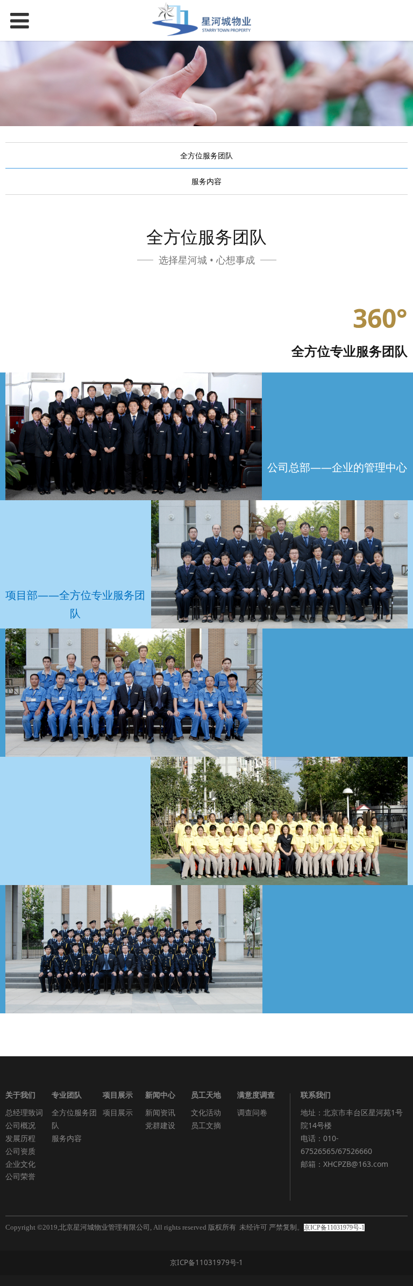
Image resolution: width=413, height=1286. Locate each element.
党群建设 (160, 1125)
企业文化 (20, 1164)
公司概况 (20, 1125)
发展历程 (20, 1138)
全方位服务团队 (206, 155)
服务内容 (206, 181)
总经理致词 (24, 1112)
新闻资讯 (160, 1112)
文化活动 (206, 1112)
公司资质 (20, 1151)
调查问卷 (252, 1112)
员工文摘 (206, 1125)
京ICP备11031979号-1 (206, 1262)
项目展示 (118, 1112)
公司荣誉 (20, 1176)
